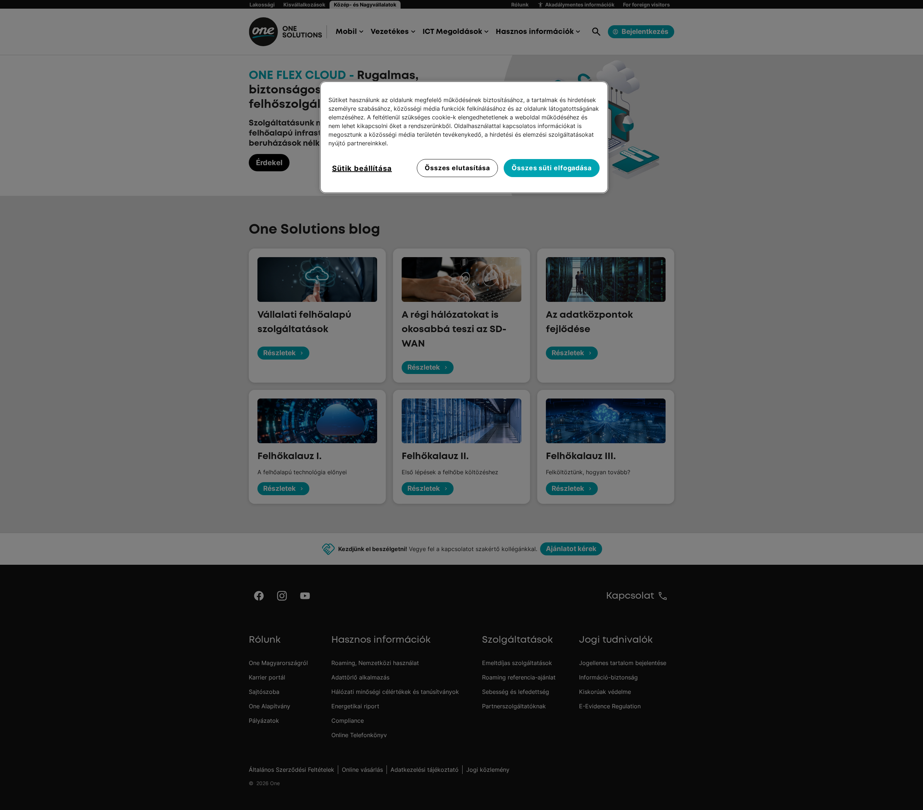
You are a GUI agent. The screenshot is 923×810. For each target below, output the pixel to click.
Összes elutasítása (457, 168)
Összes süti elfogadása (552, 168)
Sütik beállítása (362, 168)
